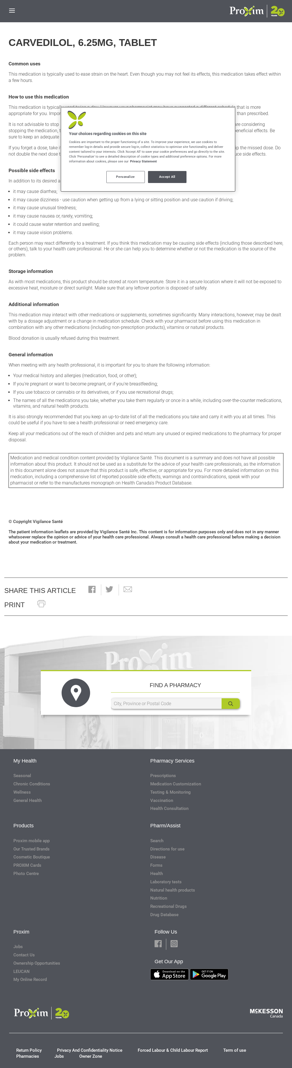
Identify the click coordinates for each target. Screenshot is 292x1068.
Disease (158, 857)
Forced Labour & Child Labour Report (173, 1050)
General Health (27, 800)
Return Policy (29, 1050)
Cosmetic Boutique (31, 857)
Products (23, 825)
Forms (156, 865)
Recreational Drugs (168, 906)
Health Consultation (169, 808)
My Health (24, 761)
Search (156, 840)
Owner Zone (90, 1056)
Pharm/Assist (165, 825)
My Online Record (30, 979)
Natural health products (172, 890)
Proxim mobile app (31, 840)
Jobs (18, 946)
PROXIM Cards (27, 865)
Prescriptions (163, 775)
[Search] (231, 703)
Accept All (167, 177)
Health (156, 873)
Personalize (125, 177)
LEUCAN (21, 971)
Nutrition (158, 898)
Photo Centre (26, 873)
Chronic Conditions (31, 784)
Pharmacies (27, 1056)
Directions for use (167, 849)
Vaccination (161, 800)
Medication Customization (175, 784)
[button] (92, 590)
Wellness (22, 792)
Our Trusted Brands (31, 849)
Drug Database (164, 914)
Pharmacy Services (172, 761)
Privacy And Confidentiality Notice (89, 1050)
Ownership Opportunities (36, 963)
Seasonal (22, 775)
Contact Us (24, 955)
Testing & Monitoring (170, 792)
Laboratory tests (166, 881)
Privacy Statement (143, 161)
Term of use (234, 1050)
